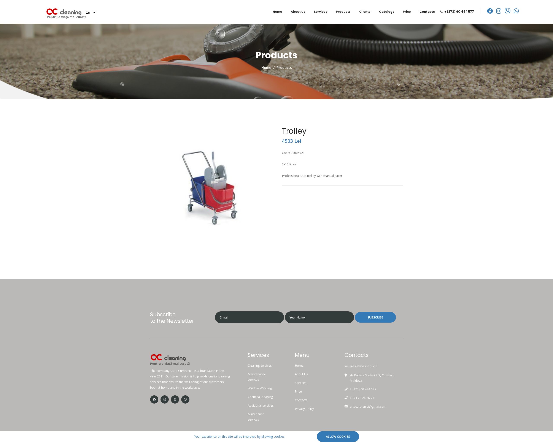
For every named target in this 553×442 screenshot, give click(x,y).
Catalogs (386, 12)
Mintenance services (256, 416)
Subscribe (375, 317)
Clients (364, 12)
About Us (298, 12)
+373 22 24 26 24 (362, 398)
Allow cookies (338, 436)
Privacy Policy (304, 409)
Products (343, 12)
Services (320, 12)
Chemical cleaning (260, 397)
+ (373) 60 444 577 (459, 12)
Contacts (427, 12)
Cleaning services (260, 365)
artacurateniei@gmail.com (368, 406)
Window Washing (260, 388)
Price (407, 12)
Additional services (261, 405)
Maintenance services (257, 377)
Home (277, 12)
